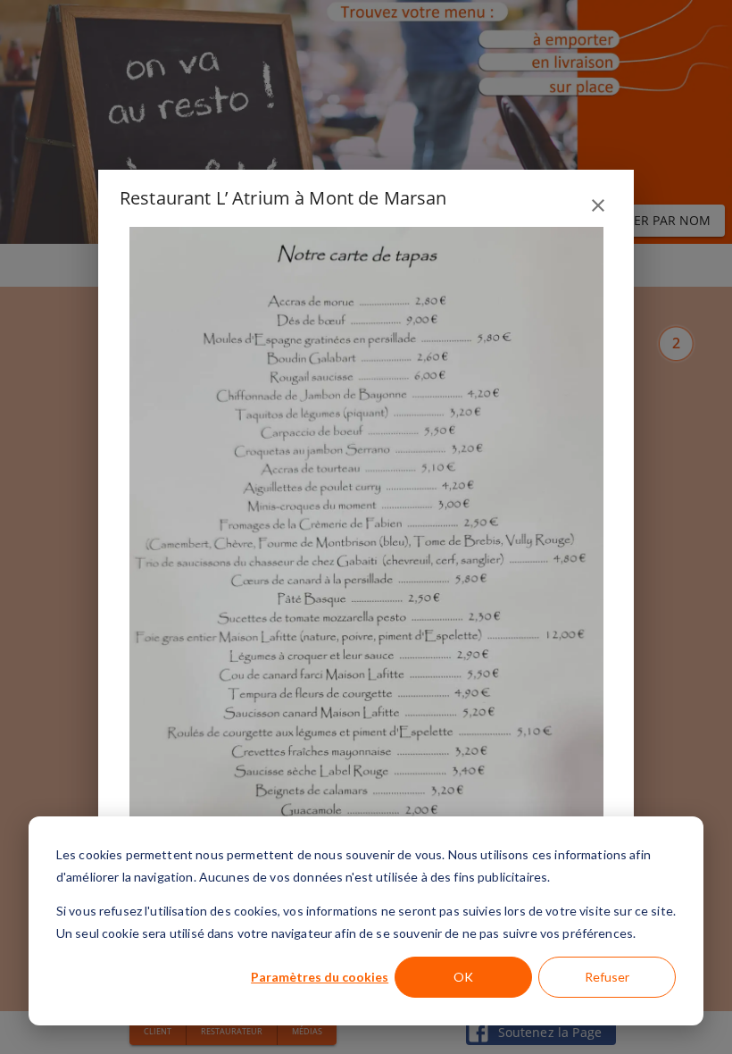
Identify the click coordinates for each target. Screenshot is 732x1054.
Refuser (607, 976)
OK (463, 976)
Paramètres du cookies (319, 976)
